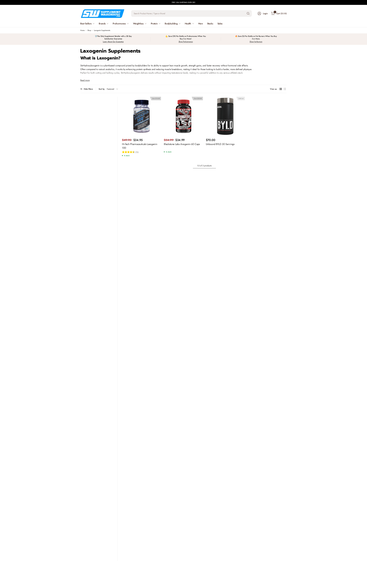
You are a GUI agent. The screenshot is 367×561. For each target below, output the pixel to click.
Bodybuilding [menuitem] (171, 23)
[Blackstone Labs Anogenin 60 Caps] (183, 116)
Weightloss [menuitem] (138, 23)
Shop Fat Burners (256, 41)
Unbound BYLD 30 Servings (220, 144)
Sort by (102, 89)
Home (82, 30)
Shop (89, 30)
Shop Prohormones (186, 41)
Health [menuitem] (188, 23)
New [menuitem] (200, 23)
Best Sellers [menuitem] (86, 23)
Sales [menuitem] (219, 23)
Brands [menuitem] (102, 23)
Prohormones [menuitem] (119, 23)
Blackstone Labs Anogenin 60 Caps (182, 144)
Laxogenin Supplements (102, 30)
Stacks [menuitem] (210, 23)
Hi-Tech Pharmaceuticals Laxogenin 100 (139, 146)
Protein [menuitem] (154, 23)
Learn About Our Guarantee (113, 41)
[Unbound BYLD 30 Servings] (225, 116)
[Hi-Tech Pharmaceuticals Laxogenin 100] (141, 116)
